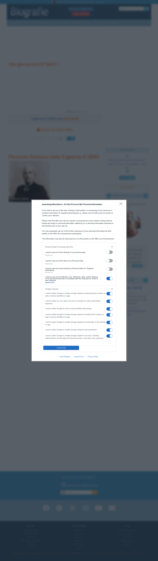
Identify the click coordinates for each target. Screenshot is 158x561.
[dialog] (79, 280)
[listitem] (79, 247)
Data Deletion (65, 357)
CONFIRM (61, 348)
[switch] (109, 252)
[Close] (121, 204)
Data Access (79, 357)
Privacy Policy (93, 357)
